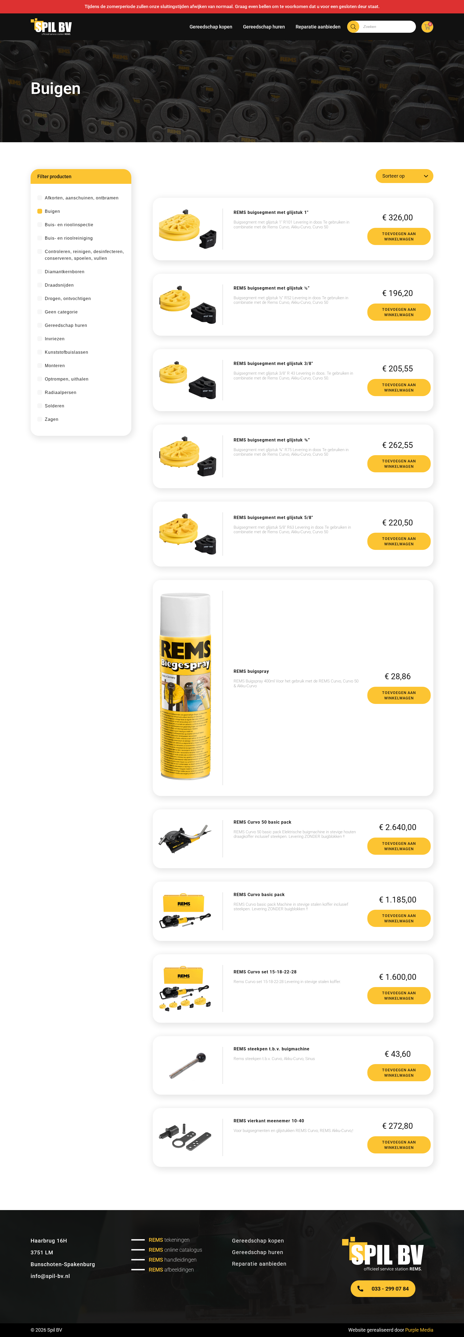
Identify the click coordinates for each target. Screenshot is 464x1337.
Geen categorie (61, 312)
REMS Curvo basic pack (259, 894)
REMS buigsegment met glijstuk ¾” (272, 440)
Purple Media (419, 1330)
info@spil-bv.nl (50, 1276)
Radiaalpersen (61, 392)
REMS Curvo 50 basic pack (263, 822)
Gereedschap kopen (211, 27)
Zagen (52, 419)
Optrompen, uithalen (67, 379)
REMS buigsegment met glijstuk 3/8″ (273, 363)
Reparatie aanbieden (318, 27)
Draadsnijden (59, 285)
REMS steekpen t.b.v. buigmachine (272, 1048)
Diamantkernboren (65, 271)
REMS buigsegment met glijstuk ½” (272, 288)
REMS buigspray (251, 671)
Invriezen (55, 339)
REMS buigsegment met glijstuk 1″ (271, 212)
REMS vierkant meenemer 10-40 (269, 1120)
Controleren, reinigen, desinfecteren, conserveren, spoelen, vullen (84, 255)
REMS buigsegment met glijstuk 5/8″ (273, 517)
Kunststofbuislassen (66, 352)
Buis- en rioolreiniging (69, 238)
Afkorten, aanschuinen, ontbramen (82, 198)
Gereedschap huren (264, 27)
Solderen (54, 406)
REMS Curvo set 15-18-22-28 (265, 971)
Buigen (52, 211)
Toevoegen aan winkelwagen (399, 236)
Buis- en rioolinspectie (69, 224)
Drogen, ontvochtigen (68, 298)
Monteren (55, 365)
